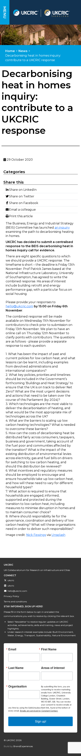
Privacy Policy (11, 596)
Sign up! (40, 721)
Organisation (17, 686)
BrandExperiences (23, 746)
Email (12, 649)
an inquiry (62, 227)
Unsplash (58, 535)
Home (10, 51)
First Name (49, 649)
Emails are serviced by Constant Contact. (39, 710)
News (23, 51)
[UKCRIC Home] (45, 13)
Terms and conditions (15, 601)
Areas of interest (53, 667)
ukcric (11, 580)
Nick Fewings (36, 535)
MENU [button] (4, 12)
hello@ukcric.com (19, 306)
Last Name (16, 667)
